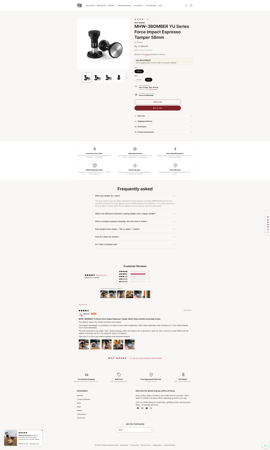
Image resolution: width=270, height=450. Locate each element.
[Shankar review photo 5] (130, 344)
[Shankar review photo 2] (95, 344)
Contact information (169, 445)
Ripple (140, 80)
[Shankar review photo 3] (107, 344)
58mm (139, 71)
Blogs (79, 407)
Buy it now (157, 108)
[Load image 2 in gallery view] (97, 77)
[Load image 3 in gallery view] (108, 77)
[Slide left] (79, 77)
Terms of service (146, 445)
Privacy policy (134, 445)
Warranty (80, 395)
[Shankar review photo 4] (118, 344)
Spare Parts (81, 418)
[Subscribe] (151, 429)
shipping (147, 54)
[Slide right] (127, 77)
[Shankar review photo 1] (84, 344)
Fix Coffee (103, 445)
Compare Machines (83, 399)
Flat (148, 80)
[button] (112, 5)
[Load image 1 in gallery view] (87, 77)
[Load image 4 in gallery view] (119, 77)
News (79, 403)
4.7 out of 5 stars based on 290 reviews (146, 358)
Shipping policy (152, 89)
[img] (84, 311)
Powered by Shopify (112, 445)
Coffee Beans (81, 414)
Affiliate (79, 410)
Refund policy (124, 445)
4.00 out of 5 (101, 275)
